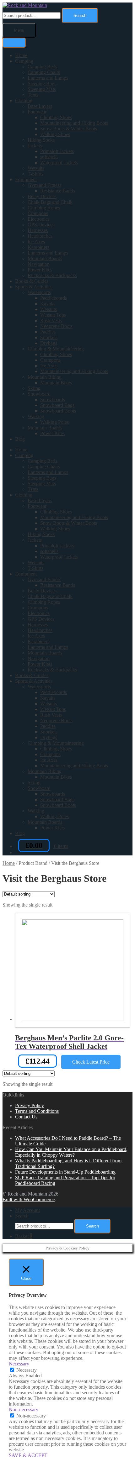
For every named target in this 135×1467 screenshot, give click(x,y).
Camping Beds (42, 66)
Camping (24, 61)
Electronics (39, 219)
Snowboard (39, 394)
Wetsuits (36, 168)
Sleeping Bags (42, 83)
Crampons (38, 213)
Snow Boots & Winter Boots (68, 128)
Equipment (26, 179)
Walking (36, 416)
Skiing (34, 388)
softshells (49, 157)
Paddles (48, 331)
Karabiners (38, 247)
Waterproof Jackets (59, 162)
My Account (27, 1210)
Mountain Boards (45, 258)
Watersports (39, 292)
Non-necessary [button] (23, 1409)
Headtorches (40, 236)
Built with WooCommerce (29, 1199)
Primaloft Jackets (57, 151)
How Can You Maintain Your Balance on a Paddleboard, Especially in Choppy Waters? (71, 1152)
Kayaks (47, 303)
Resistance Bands (57, 190)
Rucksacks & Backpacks (52, 275)
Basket (23, 1236)
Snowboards (52, 399)
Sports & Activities (33, 286)
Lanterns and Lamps (48, 78)
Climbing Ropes (44, 207)
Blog (20, 439)
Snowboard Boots (58, 410)
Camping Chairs (44, 72)
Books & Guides (31, 281)
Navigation (39, 264)
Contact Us (26, 1116)
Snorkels (48, 337)
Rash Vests (51, 320)
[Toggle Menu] (14, 43)
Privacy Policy (29, 1105)
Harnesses (38, 230)
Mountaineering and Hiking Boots (74, 123)
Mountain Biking (45, 377)
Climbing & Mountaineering (56, 348)
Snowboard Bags (57, 405)
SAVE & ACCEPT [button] (28, 1455)
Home (21, 55)
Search (79, 15)
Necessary (26, 1370)
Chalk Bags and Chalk (50, 202)
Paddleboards (53, 298)
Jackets (35, 145)
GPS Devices (41, 224)
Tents (33, 94)
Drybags (48, 343)
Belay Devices (42, 196)
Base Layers (40, 106)
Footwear (37, 111)
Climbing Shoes (56, 117)
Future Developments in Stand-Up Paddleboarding (65, 1172)
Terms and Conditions (37, 1111)
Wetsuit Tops (53, 315)
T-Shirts (35, 173)
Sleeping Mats (42, 89)
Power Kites (40, 269)
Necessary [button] (19, 1363)
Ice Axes (36, 241)
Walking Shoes (55, 134)
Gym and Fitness (44, 185)
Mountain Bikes (56, 382)
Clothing (23, 100)
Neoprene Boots (56, 326)
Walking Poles (54, 422)
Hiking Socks (41, 140)
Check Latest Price (91, 1062)
